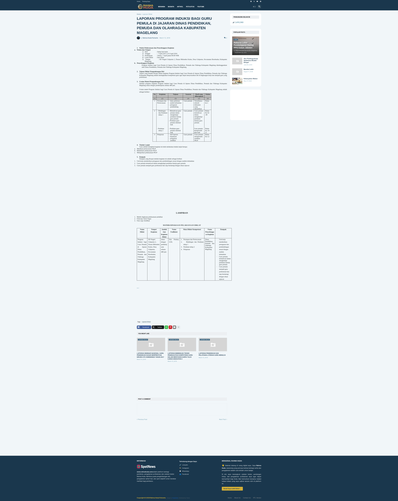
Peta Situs (190, 6)
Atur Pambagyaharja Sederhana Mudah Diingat (251, 60)
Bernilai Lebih (249, 69)
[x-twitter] (254, 1)
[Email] (174, 327)
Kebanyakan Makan (251, 78)
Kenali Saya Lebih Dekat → (232, 488)
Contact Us (247, 498)
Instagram (184, 468)
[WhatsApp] (166, 327)
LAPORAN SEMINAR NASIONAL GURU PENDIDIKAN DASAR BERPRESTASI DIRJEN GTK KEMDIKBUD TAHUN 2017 (150, 355)
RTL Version (257, 498)
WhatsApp (184, 471)
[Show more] (178, 327)
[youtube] (257, 1)
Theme (188, 498)
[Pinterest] (170, 327)
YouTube (200, 6)
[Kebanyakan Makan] (237, 81)
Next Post (222, 419)
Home (138, 1)
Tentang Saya (146, 1)
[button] (254, 7)
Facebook (184, 474)
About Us (237, 498)
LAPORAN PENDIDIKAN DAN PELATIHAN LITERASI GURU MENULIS (212, 354)
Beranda (161, 6)
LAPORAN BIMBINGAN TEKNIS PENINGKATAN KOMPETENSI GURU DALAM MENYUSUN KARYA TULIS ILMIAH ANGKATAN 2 (180, 356)
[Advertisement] (182, 303)
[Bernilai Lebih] (237, 71)
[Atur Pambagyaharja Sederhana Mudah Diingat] (237, 61)
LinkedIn (183, 465)
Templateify (175, 498)
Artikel (180, 6)
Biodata (171, 6)
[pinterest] (260, 1)
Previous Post (142, 419)
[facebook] (251, 1)
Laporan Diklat (147, 14)
